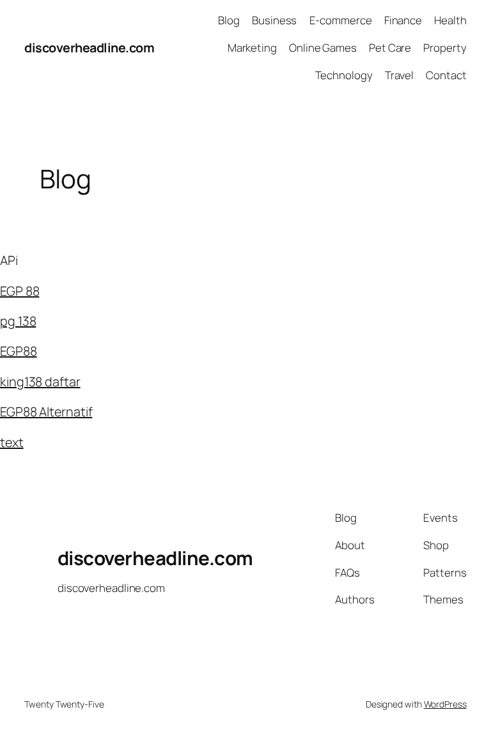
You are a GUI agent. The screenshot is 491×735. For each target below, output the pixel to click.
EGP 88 (19, 290)
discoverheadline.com (89, 47)
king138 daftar (40, 381)
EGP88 (18, 351)
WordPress (445, 704)
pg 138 (18, 321)
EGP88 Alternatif (46, 411)
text (12, 442)
